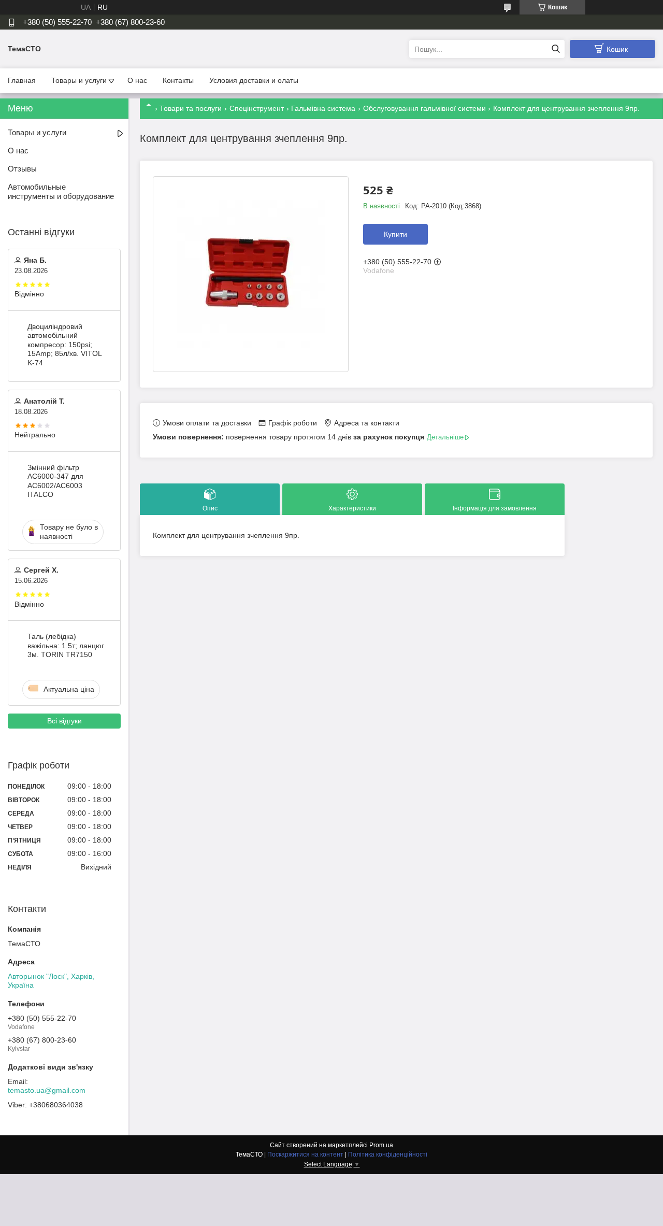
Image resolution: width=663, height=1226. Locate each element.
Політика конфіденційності (387, 1154)
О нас (137, 80)
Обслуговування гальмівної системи (424, 108)
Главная (22, 80)
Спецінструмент (256, 108)
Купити (395, 234)
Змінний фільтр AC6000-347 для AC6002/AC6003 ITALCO (55, 481)
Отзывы (22, 168)
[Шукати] (555, 49)
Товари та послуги (191, 108)
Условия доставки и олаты (253, 80)
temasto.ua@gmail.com (46, 1090)
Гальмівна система (323, 108)
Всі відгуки (64, 721)
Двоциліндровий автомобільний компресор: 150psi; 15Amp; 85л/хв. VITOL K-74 (64, 344)
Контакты (178, 80)
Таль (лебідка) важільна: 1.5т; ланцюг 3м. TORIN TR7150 (65, 645)
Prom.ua (381, 1145)
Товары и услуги (79, 80)
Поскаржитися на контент (305, 1154)
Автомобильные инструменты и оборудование (61, 191)
